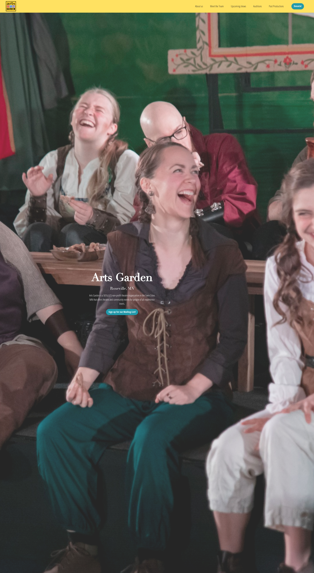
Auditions (257, 6)
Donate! (297, 6)
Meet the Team (217, 6)
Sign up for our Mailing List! (122, 312)
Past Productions (276, 6)
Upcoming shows (238, 6)
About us (199, 6)
